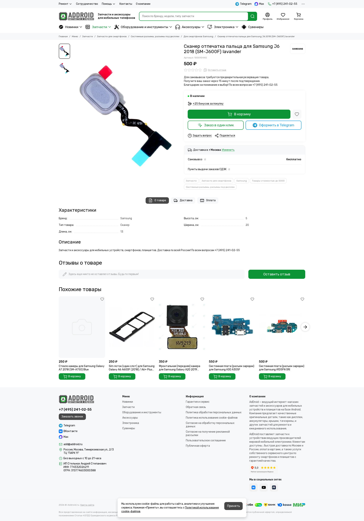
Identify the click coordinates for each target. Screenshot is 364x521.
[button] (74, 115)
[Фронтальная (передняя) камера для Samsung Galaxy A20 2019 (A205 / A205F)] (182, 327)
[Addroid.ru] (76, 16)
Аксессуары (191, 27)
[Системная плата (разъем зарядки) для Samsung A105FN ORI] (282, 327)
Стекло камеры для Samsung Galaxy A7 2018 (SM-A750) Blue (81, 368)
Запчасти (99, 27)
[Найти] (252, 16)
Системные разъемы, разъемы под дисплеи (155, 36)
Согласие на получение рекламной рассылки (208, 433)
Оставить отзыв (276, 274)
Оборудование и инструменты (144, 27)
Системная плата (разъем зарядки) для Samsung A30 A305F (231, 368)
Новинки (71, 27)
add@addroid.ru (73, 444)
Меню (75, 36)
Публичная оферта (198, 445)
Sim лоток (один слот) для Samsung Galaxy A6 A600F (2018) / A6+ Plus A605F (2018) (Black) (132, 368)
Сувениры (256, 27)
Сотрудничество (87, 4)
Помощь (107, 4)
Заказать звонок (72, 416)
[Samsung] (297, 49)
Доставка (186, 200)
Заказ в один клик (219, 125)
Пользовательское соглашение (206, 440)
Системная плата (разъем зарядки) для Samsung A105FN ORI (281, 368)
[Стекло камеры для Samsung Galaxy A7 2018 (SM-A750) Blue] (82, 327)
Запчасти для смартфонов (112, 36)
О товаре (160, 200)
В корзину (242, 114)
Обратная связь (196, 407)
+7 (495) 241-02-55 (284, 4)
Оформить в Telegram (276, 125)
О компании (143, 4)
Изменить (228, 150)
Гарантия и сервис (197, 401)
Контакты (125, 4)
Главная (63, 36)
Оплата (211, 200)
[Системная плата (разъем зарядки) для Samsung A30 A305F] (232, 327)
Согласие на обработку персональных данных (210, 424)
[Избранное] (296, 114)
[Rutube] (274, 487)
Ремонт (63, 4)
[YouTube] (264, 487)
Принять (233, 506)
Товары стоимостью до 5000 (268, 180)
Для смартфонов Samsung (198, 36)
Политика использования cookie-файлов (212, 417)
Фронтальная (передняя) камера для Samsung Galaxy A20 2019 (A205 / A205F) (179, 368)
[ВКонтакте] (253, 487)
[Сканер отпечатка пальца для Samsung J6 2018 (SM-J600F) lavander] (126, 115)
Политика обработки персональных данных (214, 412)
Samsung (241, 180)
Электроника (224, 27)
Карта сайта (87, 505)
